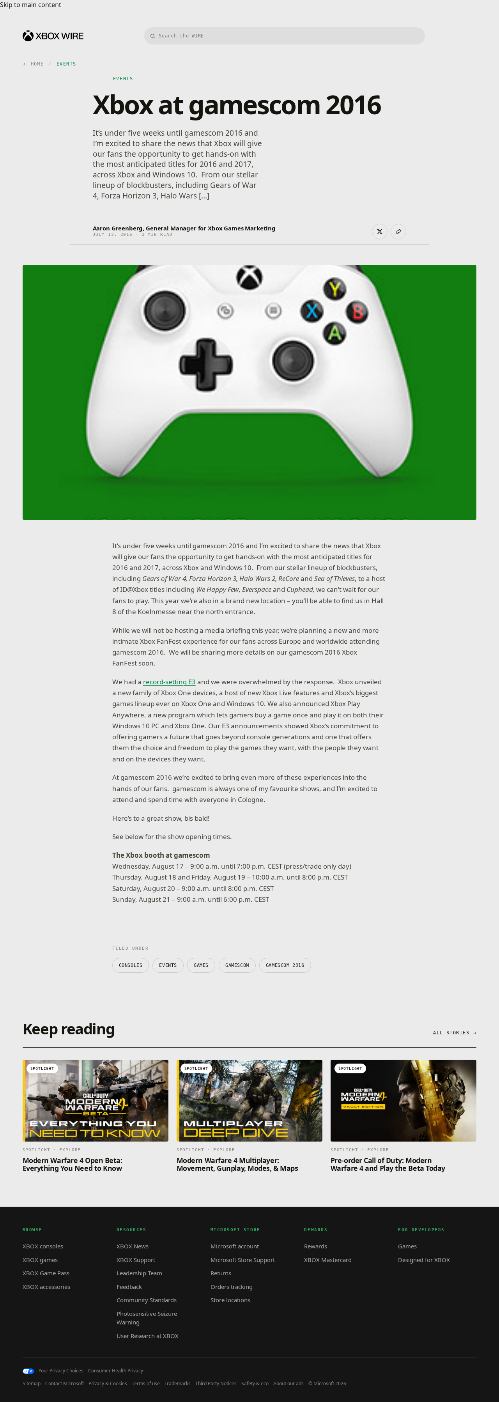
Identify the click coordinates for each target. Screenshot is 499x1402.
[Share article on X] (380, 231)
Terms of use (146, 1384)
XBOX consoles (43, 1246)
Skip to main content (30, 4)
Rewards (315, 1246)
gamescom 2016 (285, 965)
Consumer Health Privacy (115, 1371)
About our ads (288, 1384)
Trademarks (178, 1384)
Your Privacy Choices (61, 1371)
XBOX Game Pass (46, 1273)
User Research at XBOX (148, 1336)
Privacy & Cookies (107, 1384)
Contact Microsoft (64, 1384)
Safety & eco (255, 1384)
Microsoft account (235, 1246)
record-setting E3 (169, 681)
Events (168, 965)
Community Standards (147, 1300)
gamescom (237, 965)
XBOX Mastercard (328, 1260)
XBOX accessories (46, 1286)
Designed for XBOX (424, 1260)
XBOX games (40, 1260)
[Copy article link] (398, 231)
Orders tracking (232, 1286)
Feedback (129, 1286)
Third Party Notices (216, 1384)
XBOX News (133, 1246)
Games (201, 965)
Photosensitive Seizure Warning (147, 1318)
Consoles (131, 965)
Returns (221, 1273)
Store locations (230, 1300)
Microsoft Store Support (243, 1260)
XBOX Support (136, 1260)
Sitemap (32, 1384)
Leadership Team (139, 1273)
